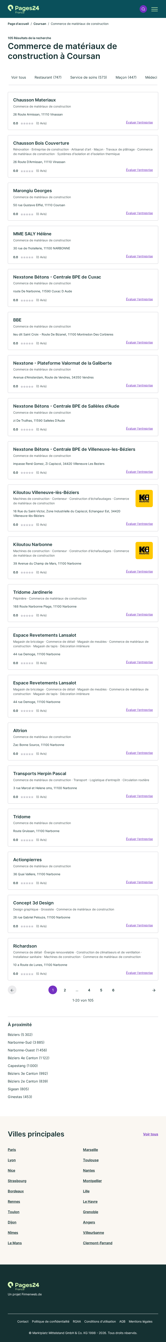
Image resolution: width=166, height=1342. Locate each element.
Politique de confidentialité (50, 1321)
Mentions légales (140, 1321)
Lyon (12, 1160)
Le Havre (90, 1201)
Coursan (40, 23)
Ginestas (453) (20, 1097)
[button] (143, 9)
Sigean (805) (18, 1089)
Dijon (12, 1222)
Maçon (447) (126, 77)
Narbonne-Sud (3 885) (26, 1042)
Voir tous (18, 77)
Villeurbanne (93, 1232)
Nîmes (13, 1232)
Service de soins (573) (88, 77)
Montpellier (92, 1181)
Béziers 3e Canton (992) (28, 1073)
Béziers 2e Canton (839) (28, 1081)
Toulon (13, 1212)
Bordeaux (16, 1191)
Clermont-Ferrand (97, 1243)
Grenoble (90, 1212)
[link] (83, 111)
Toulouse (91, 1160)
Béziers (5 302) (20, 1034)
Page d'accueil (18, 23)
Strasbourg (17, 1181)
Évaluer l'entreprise (139, 122)
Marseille (90, 1149)
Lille (86, 1191)
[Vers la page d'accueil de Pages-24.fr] (23, 9)
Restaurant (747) (48, 77)
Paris (12, 1149)
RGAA (77, 1321)
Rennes (14, 1201)
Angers (89, 1222)
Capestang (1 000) (23, 1065)
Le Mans (15, 1243)
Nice (11, 1170)
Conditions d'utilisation (100, 1321)
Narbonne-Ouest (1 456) (27, 1050)
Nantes (89, 1170)
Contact (23, 1321)
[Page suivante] (154, 990)
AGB (122, 1321)
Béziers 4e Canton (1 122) (28, 1058)
